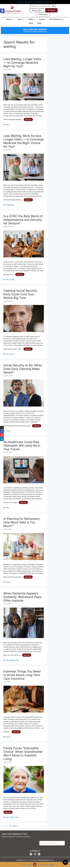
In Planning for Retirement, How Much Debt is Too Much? (21, 522)
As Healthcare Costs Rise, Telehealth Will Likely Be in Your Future (21, 445)
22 (11, 826)
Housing (12, 279)
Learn (20, 19)
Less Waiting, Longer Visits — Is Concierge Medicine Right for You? (22, 62)
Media (30, 19)
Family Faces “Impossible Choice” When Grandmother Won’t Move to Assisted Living (23, 753)
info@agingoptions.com (46, 860)
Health (7, 124)
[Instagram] (35, 854)
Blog (39, 23)
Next (15, 826)
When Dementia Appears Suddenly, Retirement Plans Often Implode (22, 597)
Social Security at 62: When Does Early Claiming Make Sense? (22, 368)
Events (42, 19)
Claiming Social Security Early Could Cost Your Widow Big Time (20, 294)
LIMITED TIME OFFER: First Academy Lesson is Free (35, 2)
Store (31, 23)
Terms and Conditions (46, 865)
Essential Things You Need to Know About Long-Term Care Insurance (22, 675)
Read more (28, 119)
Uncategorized (9, 204)
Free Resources (55, 19)
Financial (12, 354)
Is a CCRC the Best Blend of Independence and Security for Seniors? (23, 219)
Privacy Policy (26, 865)
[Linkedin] (39, 854)
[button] (2, 11)
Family (7, 354)
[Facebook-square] (31, 854)
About (8, 19)
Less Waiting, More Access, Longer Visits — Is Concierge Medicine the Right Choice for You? (23, 141)
